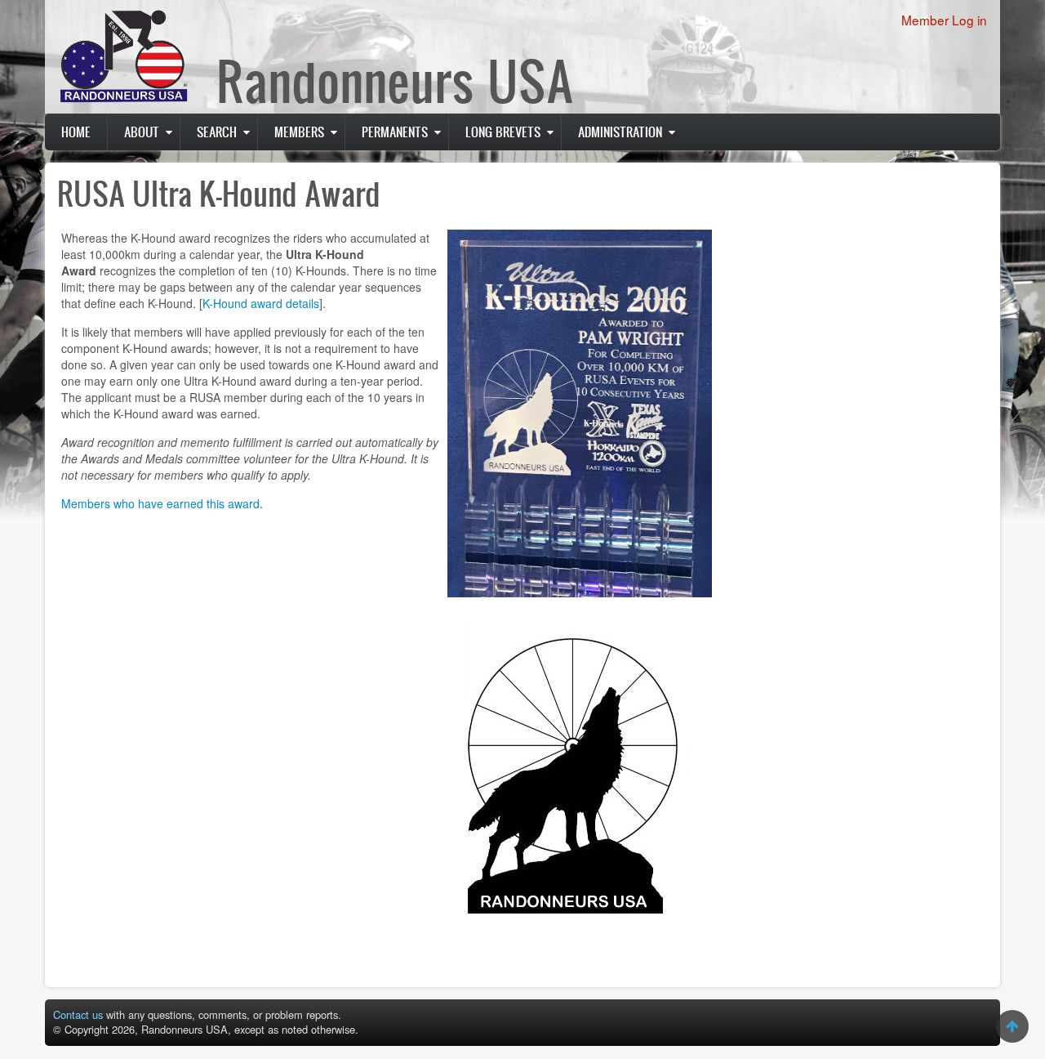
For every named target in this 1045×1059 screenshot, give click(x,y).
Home (76, 132)
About (141, 132)
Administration (620, 132)
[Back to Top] (1012, 1026)
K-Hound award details (260, 303)
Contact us (78, 1014)
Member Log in (944, 20)
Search (217, 132)
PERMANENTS (395, 132)
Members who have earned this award (160, 503)
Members (299, 132)
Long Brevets (502, 132)
